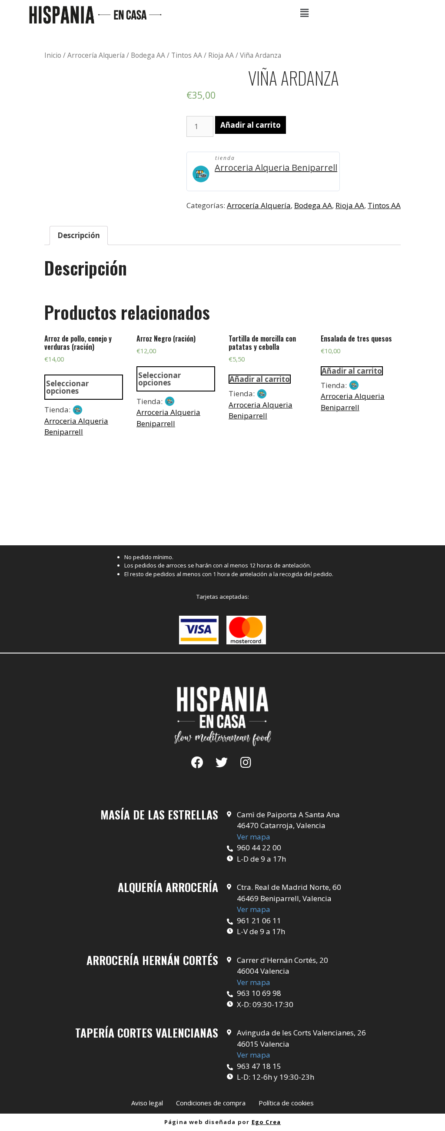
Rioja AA (221, 55)
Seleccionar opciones (67, 387)
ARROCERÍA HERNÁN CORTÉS (152, 960)
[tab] (79, 235)
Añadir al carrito (250, 125)
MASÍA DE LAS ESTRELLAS (159, 814)
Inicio (52, 55)
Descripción (78, 235)
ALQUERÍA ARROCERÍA (168, 887)
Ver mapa (253, 837)
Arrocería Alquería (96, 55)
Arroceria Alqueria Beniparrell (276, 167)
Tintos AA (186, 55)
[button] (147, 1103)
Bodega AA (148, 55)
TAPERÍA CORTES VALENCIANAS (146, 1032)
